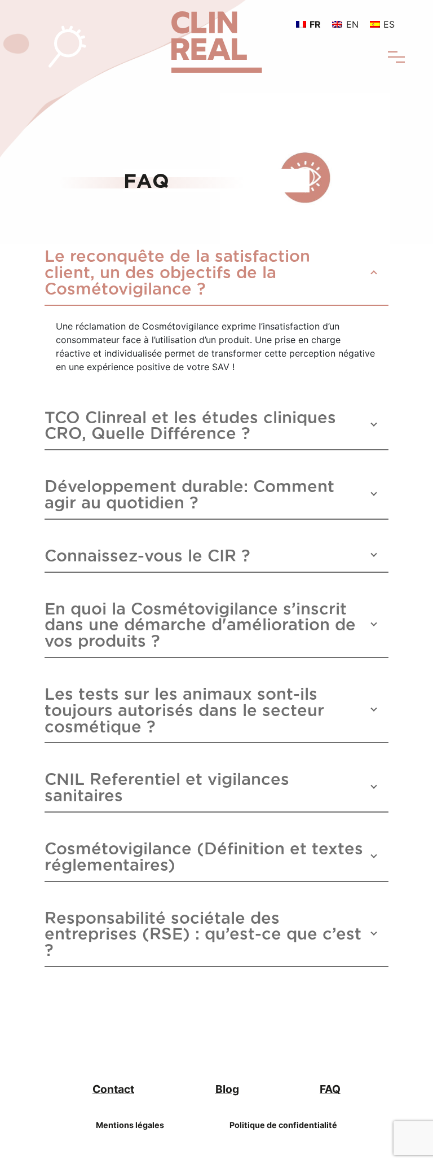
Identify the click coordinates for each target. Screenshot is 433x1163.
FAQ (330, 1089)
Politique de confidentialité (283, 1125)
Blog (227, 1089)
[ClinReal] (216, 35)
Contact (113, 1089)
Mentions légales (130, 1125)
